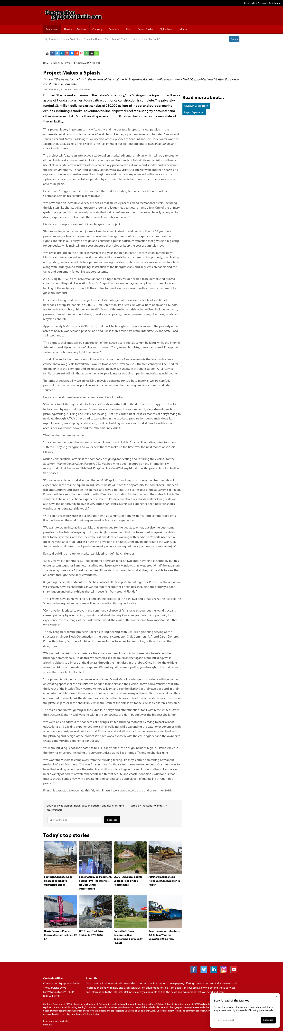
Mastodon (48, 1024)
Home (46, 63)
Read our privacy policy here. (57, 1021)
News (67, 29)
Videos (183, 29)
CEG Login (274, 2)
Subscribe (114, 29)
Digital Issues (166, 29)
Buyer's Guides (145, 29)
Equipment (51, 29)
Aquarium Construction (196, 105)
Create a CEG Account (255, 2)
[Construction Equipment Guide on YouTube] (235, 972)
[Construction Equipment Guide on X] (205, 972)
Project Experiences (194, 112)
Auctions (81, 29)
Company (97, 29)
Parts (128, 29)
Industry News (61, 63)
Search (234, 39)
